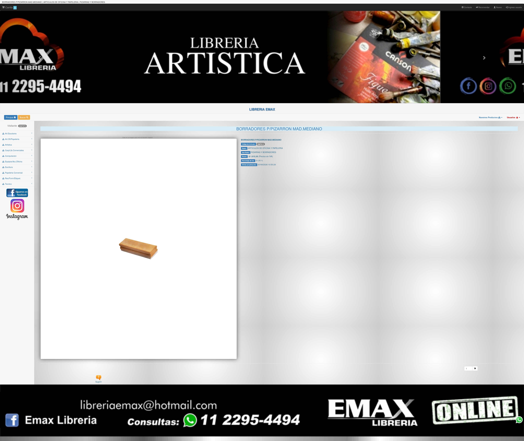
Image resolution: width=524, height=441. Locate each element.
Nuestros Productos (488, 117)
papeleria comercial (14, 172)
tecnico (8, 184)
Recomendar (484, 7)
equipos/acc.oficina (13, 161)
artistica (8, 144)
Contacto (468, 7)
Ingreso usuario (515, 7)
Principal (10, 117)
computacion (11, 156)
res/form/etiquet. (13, 178)
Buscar (23, 117)
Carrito (10, 7)
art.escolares (11, 133)
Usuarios (511, 117)
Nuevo (499, 7)
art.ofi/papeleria (12, 139)
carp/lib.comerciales (14, 150)
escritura (9, 167)
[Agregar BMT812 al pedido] (475, 368)
